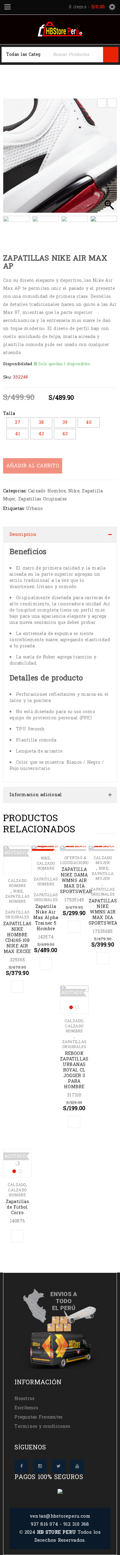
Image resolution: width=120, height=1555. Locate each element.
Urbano (34, 508)
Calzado (74, 1020)
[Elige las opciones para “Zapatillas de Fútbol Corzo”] (17, 1236)
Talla (9, 413)
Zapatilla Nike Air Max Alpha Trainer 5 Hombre (45, 918)
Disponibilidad (17, 364)
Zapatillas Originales (42, 499)
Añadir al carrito (32, 465)
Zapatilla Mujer (26, 81)
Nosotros (24, 1398)
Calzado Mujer (103, 860)
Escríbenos (26, 1408)
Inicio (27, 74)
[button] (109, 158)
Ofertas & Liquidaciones (75, 860)
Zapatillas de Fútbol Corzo (17, 1207)
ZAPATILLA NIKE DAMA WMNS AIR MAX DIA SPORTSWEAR (76, 881)
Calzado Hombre (47, 491)
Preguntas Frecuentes (38, 1417)
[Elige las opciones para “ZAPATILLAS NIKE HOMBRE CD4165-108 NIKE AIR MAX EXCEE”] (17, 986)
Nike (73, 491)
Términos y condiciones (42, 1426)
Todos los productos (67, 74)
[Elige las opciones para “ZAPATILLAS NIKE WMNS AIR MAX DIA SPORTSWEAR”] (103, 958)
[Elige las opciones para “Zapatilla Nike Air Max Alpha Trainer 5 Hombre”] (46, 964)
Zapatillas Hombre (17, 899)
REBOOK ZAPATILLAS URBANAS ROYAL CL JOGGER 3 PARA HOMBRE (74, 1070)
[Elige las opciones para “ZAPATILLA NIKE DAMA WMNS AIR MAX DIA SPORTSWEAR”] (74, 927)
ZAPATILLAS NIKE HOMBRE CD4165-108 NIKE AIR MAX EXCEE (17, 937)
